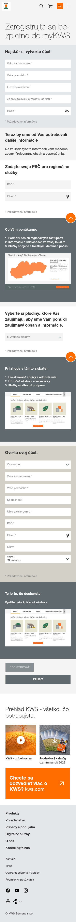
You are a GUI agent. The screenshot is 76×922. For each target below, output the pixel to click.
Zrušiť (38, 679)
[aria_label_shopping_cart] (50, 6)
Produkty (12, 813)
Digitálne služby (17, 834)
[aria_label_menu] (69, 6)
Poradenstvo (15, 820)
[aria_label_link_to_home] (6, 6)
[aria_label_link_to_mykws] (60, 6)
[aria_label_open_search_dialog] (41, 6)
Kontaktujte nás (17, 848)
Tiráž (8, 866)
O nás (9, 841)
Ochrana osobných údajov (22, 872)
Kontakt (10, 859)
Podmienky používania (19, 879)
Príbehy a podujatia (20, 827)
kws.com (28, 783)
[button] (20, 742)
